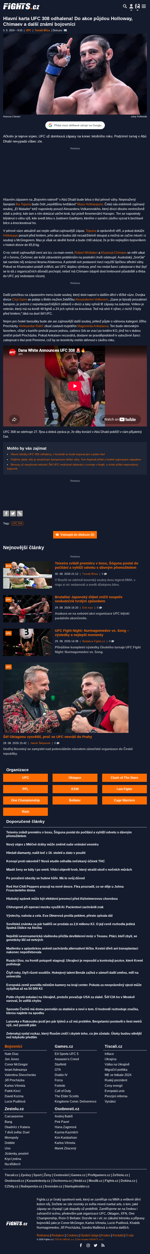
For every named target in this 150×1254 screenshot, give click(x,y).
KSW (75, 789)
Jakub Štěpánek (40, 743)
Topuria (91, 230)
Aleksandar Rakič (31, 326)
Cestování (61, 1175)
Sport (37, 1175)
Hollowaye (10, 235)
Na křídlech (13, 1164)
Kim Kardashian (66, 1137)
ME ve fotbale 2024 (118, 1075)
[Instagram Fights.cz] (88, 1245)
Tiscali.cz (11, 1175)
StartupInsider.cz (76, 1186)
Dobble (10, 1143)
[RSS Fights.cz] (103, 1245)
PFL (25, 789)
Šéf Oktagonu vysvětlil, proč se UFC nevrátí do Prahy (47, 737)
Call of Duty (63, 1091)
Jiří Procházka (14, 1080)
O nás (129, 1235)
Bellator (75, 800)
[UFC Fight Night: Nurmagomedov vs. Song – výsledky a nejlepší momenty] (27, 642)
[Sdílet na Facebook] (6, 513)
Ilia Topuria (23, 204)
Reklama (43, 1235)
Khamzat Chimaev (114, 252)
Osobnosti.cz (14, 1180)
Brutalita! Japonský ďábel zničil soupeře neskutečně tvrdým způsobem (88, 599)
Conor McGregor (16, 1064)
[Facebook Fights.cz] (81, 1245)
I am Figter (124, 789)
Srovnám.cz (53, 1186)
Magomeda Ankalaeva (92, 326)
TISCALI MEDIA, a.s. (65, 1239)
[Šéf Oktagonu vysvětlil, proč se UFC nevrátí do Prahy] (66, 697)
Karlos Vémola (15, 1085)
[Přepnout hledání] (125, 6)
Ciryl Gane (19, 299)
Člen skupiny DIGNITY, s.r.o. (90, 1239)
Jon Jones (12, 1059)
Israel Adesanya (16, 1069)
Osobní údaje (89, 1235)
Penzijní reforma (116, 1096)
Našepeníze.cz (31, 1186)
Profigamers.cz (99, 1175)
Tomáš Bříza (90, 573)
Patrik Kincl (13, 1091)
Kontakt (118, 1235)
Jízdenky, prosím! (17, 1153)
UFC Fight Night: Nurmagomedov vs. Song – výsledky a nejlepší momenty (92, 633)
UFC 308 (17, 523)
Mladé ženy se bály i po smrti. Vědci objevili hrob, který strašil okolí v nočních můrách (69, 869)
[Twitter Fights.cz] (95, 1245)
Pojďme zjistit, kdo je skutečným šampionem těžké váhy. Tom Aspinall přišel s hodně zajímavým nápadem (76, 459)
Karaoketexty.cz (38, 1180)
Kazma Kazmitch (66, 1132)
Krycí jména (13, 1159)
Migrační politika (116, 1069)
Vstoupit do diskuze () (77, 534)
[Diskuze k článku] (65, 30)
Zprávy (26, 1175)
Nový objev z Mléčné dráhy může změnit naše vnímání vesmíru (52, 844)
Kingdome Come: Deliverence (75, 1101)
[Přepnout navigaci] (131, 6)
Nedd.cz (80, 1180)
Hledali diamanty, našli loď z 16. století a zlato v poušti (45, 852)
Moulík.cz (96, 1180)
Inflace (109, 1054)
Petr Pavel (62, 1121)
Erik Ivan (87, 607)
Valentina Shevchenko (20, 1075)
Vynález (110, 1101)
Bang (8, 1121)
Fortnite (60, 1085)
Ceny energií (113, 1085)
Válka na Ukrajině (117, 1064)
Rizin (25, 811)
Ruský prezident (116, 1080)
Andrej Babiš (64, 1116)
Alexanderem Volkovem (91, 299)
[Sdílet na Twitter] (13, 513)
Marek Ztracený (65, 1148)
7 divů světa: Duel (17, 1132)
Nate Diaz (12, 1054)
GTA (58, 1069)
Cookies (72, 1235)
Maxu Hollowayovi (90, 204)
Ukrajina (110, 1059)
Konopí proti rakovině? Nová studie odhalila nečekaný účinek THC (55, 861)
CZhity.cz (11, 1186)
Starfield (60, 1064)
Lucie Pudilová (15, 1101)
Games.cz (78, 1175)
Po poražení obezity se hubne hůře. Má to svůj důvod (45, 878)
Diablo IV (61, 1075)
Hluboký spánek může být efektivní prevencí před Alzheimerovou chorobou (62, 898)
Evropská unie (115, 1091)
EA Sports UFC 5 (67, 1054)
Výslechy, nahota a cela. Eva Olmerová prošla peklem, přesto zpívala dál (59, 915)
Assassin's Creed (67, 1059)
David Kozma (14, 1096)
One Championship (25, 800)
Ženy (47, 1175)
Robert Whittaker (86, 252)
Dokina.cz (128, 1180)
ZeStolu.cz (120, 1175)
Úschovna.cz (62, 1180)
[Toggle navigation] (144, 6)
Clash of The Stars (124, 777)
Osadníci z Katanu (17, 1127)
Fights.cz (111, 1180)
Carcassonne (14, 1116)
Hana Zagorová (65, 1127)
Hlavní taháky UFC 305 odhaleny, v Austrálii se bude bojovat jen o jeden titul (58, 454)
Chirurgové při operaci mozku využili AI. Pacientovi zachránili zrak (55, 907)
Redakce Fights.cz (93, 641)
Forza (59, 1080)
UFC (25, 777)
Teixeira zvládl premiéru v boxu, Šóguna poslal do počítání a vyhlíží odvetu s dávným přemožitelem (96, 565)
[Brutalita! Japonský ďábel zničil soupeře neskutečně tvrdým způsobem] (27, 609)
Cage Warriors (124, 800)
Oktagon (75, 777)
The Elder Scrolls (67, 1096)
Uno (8, 1148)
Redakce (58, 1235)
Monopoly (11, 1137)
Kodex (106, 1235)
